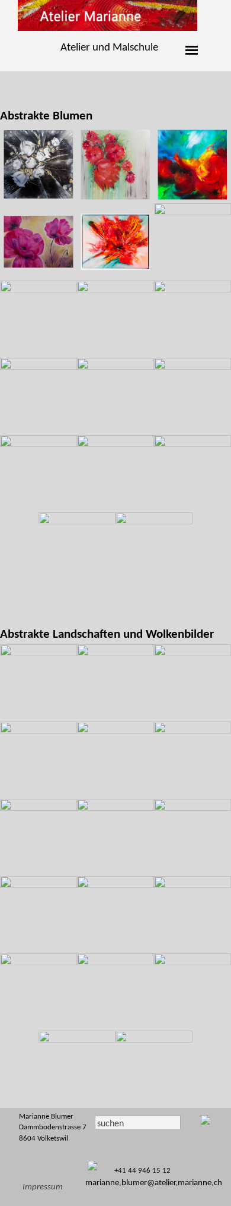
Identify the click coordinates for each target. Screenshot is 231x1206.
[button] (38, 164)
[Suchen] (190, 1124)
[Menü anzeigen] (191, 50)
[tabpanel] (109, 48)
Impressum (43, 1187)
